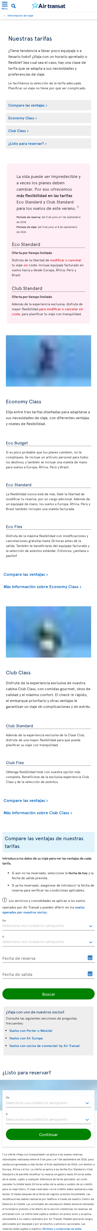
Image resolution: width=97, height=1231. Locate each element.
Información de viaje (20, 15)
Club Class (17, 130)
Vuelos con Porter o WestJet (30, 1030)
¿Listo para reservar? (26, 143)
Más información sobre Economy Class (41, 586)
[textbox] (48, 925)
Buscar (48, 994)
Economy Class (21, 117)
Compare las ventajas (26, 105)
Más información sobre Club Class (36, 812)
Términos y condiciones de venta (61, 1229)
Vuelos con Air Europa (26, 1038)
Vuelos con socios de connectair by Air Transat (44, 1045)
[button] (48, 1134)
